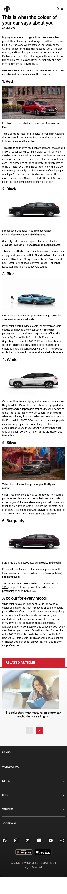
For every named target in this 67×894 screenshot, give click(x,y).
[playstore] (23, 852)
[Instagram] (16, 840)
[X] (27, 840)
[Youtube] (50, 840)
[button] (29, 730)
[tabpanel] (33, 702)
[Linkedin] (39, 840)
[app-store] (43, 852)
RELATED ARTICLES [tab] (21, 663)
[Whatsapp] (62, 840)
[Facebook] (4, 840)
